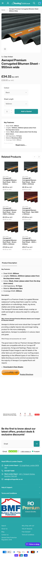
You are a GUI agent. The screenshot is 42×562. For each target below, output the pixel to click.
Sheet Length (8, 99)
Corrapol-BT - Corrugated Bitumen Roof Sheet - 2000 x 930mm (29, 241)
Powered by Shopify (25, 558)
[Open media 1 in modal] (21, 33)
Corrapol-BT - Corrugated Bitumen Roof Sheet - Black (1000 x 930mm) (29, 181)
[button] (2, 3)
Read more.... (21, 145)
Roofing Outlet (18, 558)
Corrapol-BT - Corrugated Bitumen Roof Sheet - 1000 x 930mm (10, 181)
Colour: (6, 88)
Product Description (9, 263)
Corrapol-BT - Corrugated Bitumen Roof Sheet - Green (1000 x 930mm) (10, 211)
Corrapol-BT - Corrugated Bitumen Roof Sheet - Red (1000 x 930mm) (30, 211)
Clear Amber (7, 57)
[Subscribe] (37, 444)
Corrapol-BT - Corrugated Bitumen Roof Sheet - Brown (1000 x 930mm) (10, 241)
